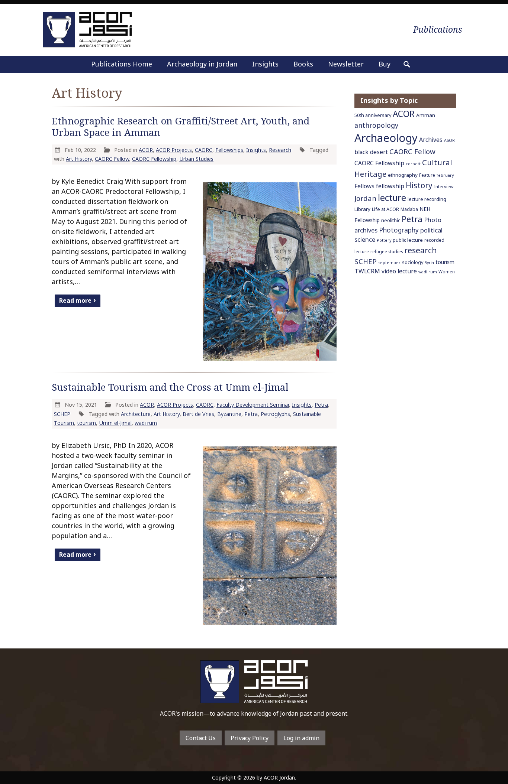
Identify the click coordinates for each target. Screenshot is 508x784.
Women (446, 271)
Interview (443, 186)
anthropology (376, 125)
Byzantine (229, 413)
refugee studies (386, 251)
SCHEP (62, 413)
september (389, 262)
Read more (75, 300)
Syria (429, 262)
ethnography (403, 175)
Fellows (364, 186)
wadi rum (146, 422)
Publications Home (121, 63)
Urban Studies (196, 158)
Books (303, 63)
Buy (384, 63)
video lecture (399, 271)
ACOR (146, 149)
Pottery (384, 240)
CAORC (203, 149)
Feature (427, 175)
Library (362, 209)
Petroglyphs (275, 413)
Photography (399, 229)
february (445, 175)
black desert (371, 152)
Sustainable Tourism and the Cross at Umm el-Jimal (170, 387)
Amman (425, 115)
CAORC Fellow (112, 158)
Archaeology (386, 137)
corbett (413, 163)
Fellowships (229, 149)
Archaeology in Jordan (202, 63)
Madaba (409, 209)
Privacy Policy (250, 738)
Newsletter (346, 63)
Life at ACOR (385, 209)
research (420, 250)
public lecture (408, 240)
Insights (265, 63)
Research (280, 149)
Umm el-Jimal (115, 422)
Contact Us (201, 738)
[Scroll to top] (490, 761)
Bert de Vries (198, 413)
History (419, 185)
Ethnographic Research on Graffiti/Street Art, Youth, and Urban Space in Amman (180, 126)
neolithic (390, 220)
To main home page (254, 681)
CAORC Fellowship (154, 158)
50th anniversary (372, 115)
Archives (431, 140)
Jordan (365, 198)
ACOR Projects (174, 149)
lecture (392, 198)
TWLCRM (367, 271)
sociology (412, 262)
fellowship (390, 186)
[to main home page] (87, 29)
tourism (86, 422)
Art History (79, 158)
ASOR (449, 140)
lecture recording (427, 199)
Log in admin (301, 738)
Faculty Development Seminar (252, 404)
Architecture (136, 413)
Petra (321, 404)
